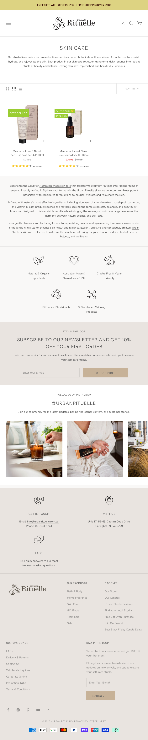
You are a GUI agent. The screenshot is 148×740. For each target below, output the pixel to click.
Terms (33, 394)
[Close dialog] (8, 311)
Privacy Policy (19, 394)
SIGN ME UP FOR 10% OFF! (39, 404)
